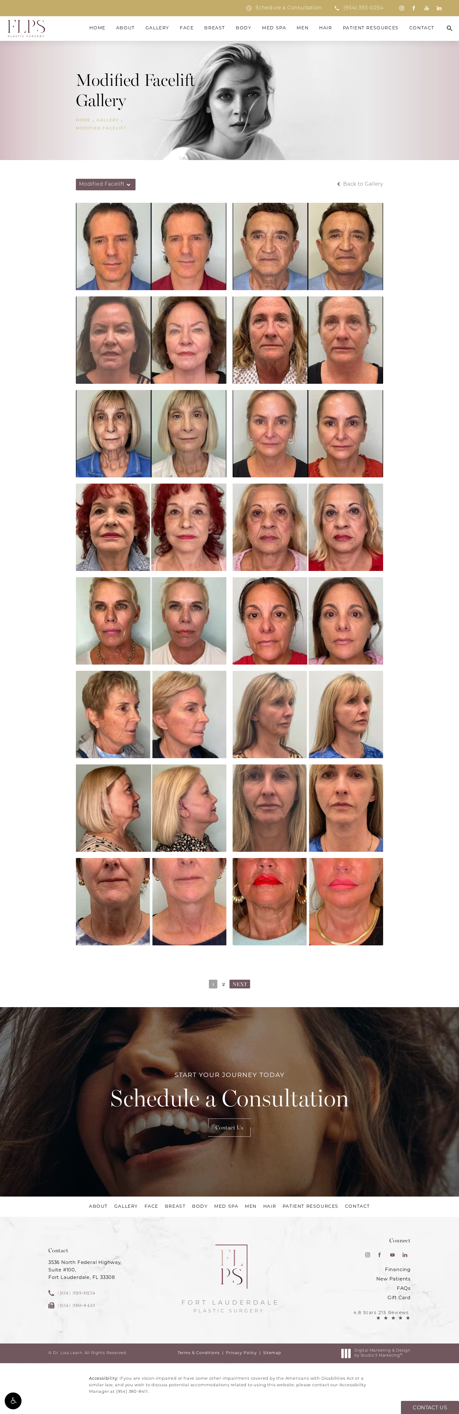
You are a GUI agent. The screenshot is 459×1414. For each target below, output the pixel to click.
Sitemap (272, 1353)
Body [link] (243, 28)
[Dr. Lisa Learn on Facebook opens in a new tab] (414, 8)
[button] (13, 1400)
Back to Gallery (362, 184)
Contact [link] (421, 28)
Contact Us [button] (430, 1408)
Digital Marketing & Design (382, 1353)
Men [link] (302, 28)
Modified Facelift (101, 128)
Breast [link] (214, 28)
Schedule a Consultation (229, 1092)
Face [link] (187, 28)
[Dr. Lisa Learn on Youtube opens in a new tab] (426, 8)
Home (83, 120)
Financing (398, 1270)
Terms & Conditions (199, 1353)
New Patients (393, 1279)
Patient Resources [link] (371, 28)
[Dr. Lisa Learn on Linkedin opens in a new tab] (439, 8)
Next (240, 984)
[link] (358, 8)
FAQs (404, 1288)
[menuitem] (401, 8)
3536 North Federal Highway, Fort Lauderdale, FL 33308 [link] (85, 1270)
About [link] (125, 28)
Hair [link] (325, 28)
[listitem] (284, 8)
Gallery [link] (157, 28)
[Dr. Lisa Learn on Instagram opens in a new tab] (401, 8)
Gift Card (399, 1298)
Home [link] (97, 28)
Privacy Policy (241, 1353)
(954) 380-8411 (132, 1392)
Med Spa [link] (274, 28)
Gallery (108, 120)
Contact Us (229, 1127)
